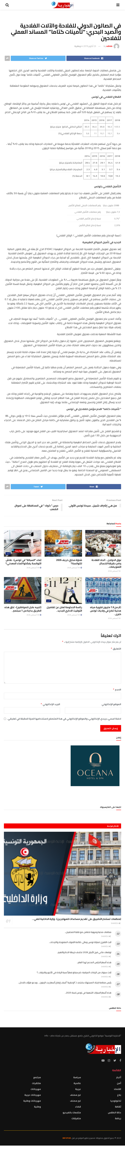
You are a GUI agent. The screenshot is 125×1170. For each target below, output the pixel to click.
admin (109, 46)
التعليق (116, 648)
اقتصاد (117, 1089)
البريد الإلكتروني (50, 704)
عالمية (77, 1083)
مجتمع (37, 1077)
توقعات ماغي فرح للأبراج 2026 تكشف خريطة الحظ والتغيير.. (84, 952)
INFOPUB (66, 1138)
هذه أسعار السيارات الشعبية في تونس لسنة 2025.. (88, 993)
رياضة (118, 1118)
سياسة (77, 1077)
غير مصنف (75, 1095)
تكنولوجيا (115, 1101)
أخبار (89, 553)
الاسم (117, 689)
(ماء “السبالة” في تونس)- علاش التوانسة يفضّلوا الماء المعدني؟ (23, 562)
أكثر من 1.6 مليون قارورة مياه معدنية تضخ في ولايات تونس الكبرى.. (106, 610)
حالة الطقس (114, 1112)
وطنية (77, 46)
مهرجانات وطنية (32, 1101)
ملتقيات (36, 1083)
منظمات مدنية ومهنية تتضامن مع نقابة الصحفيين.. (88, 932)
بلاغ (119, 1095)
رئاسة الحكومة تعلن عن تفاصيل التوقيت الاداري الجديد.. (64, 609)
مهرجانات (36, 1089)
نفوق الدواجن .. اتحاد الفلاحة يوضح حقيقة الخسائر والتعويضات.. (107, 563)
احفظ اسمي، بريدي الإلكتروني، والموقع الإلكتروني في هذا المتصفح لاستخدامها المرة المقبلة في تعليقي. (64, 719)
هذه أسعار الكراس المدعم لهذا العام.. (94, 962)
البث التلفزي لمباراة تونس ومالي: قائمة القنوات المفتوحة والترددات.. (80, 942)
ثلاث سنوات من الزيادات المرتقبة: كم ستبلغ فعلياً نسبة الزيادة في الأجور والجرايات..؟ (74, 972)
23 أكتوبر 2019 (89, 46)
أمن (119, 1083)
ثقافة (118, 1107)
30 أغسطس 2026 (114, 571)
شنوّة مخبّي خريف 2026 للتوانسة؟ (69, 562)
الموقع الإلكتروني (111, 704)
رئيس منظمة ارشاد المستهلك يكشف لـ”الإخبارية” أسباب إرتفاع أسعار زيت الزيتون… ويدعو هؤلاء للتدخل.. (64, 982)
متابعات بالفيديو (72, 1112)
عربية (78, 1089)
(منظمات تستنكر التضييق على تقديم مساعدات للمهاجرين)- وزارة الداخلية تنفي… (76, 919)
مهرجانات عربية (32, 1095)
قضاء (78, 1107)
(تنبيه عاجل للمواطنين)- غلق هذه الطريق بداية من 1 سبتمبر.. (22, 609)
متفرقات (76, 1118)
